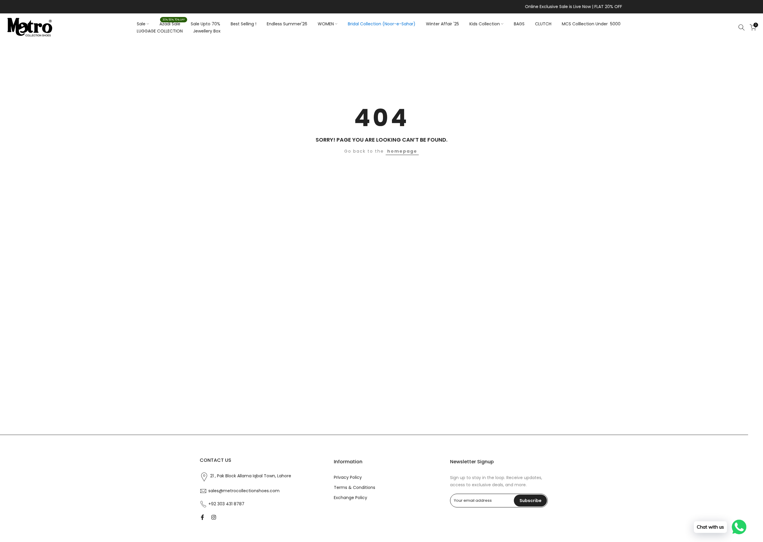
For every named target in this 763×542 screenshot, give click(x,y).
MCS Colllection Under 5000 (591, 24)
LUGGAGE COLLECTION (160, 31)
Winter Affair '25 (442, 24)
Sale (141, 24)
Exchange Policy (350, 498)
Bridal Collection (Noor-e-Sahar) (381, 24)
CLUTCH (543, 24)
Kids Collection (484, 24)
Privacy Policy (348, 477)
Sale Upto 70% (205, 24)
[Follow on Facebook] (202, 517)
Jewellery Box (207, 31)
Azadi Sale (172, 23)
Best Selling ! (243, 24)
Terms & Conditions (354, 487)
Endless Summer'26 (287, 24)
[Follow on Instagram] (213, 517)
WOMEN (326, 24)
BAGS (519, 24)
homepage (402, 151)
